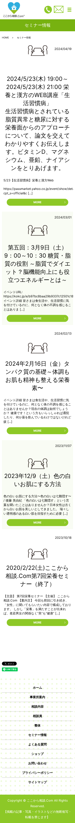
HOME (5, 37)
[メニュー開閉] (69, 10)
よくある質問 (37, 744)
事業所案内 (37, 697)
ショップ (37, 754)
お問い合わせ (37, 763)
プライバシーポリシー (37, 773)
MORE (37, 202)
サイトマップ (37, 782)
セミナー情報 (37, 735)
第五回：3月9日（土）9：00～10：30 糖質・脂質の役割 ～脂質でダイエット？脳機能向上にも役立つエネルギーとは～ (37, 263)
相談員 (37, 716)
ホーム (37, 687)
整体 (37, 725)
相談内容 (37, 706)
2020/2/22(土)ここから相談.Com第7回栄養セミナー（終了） (38, 575)
